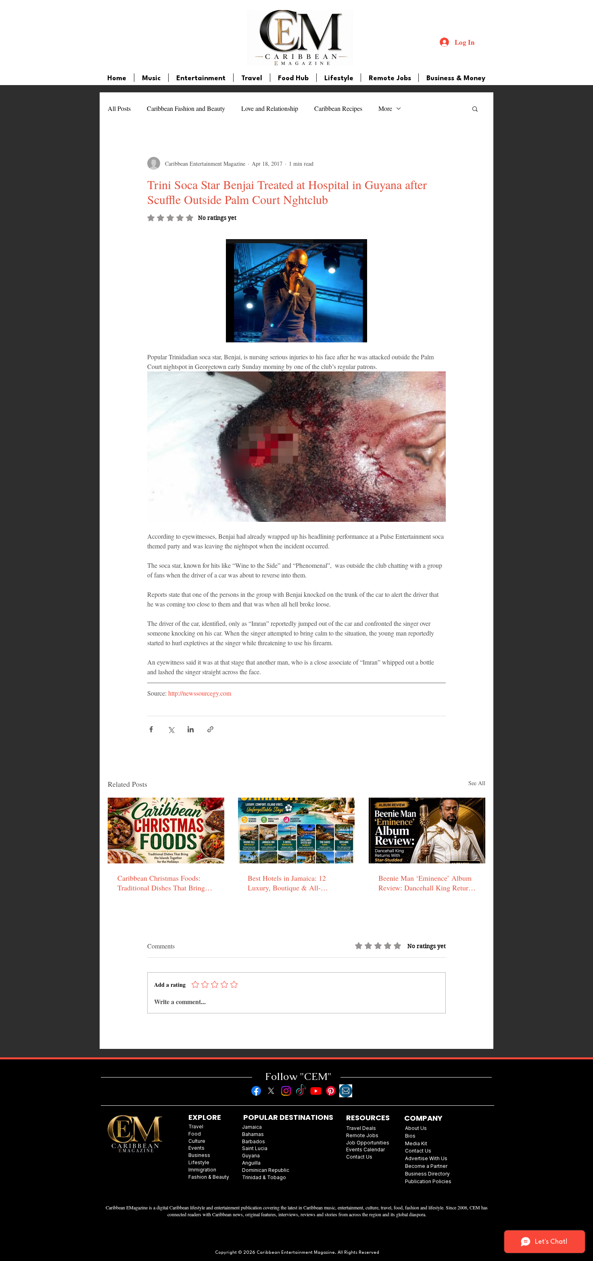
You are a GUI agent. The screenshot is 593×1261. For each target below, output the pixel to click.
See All (476, 783)
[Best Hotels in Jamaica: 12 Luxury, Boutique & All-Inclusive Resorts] (296, 830)
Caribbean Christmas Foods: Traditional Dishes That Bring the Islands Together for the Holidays (161, 882)
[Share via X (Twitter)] (171, 729)
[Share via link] (210, 729)
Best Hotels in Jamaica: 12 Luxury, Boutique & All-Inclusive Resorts (287, 882)
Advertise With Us (426, 1158)
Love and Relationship (269, 108)
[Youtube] (315, 1090)
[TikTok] (300, 1090)
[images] (345, 1090)
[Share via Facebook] (151, 729)
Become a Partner (426, 1166)
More (385, 108)
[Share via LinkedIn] (190, 729)
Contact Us (418, 1151)
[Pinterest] (330, 1090)
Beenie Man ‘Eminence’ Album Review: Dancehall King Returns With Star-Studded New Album (426, 882)
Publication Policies (428, 1181)
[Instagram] (286, 1090)
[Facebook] (256, 1090)
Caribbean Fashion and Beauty (186, 108)
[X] (271, 1090)
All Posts (119, 108)
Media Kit (416, 1143)
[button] (475, 108)
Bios (410, 1136)
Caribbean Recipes (338, 108)
